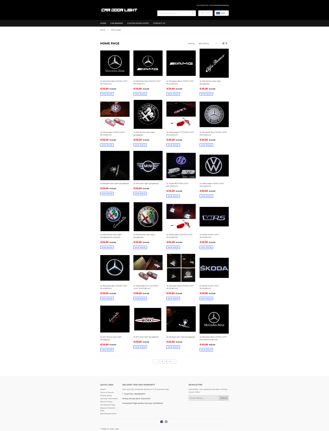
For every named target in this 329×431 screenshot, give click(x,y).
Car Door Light (113, 429)
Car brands (116, 23)
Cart (207, 13)
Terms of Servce (107, 392)
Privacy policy (106, 395)
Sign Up (224, 398)
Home (103, 23)
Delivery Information (109, 398)
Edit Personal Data (108, 414)
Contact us (159, 23)
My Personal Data (107, 405)
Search (103, 389)
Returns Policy (106, 402)
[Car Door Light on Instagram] (166, 422)
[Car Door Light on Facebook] (161, 422)
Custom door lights (138, 23)
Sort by (191, 43)
